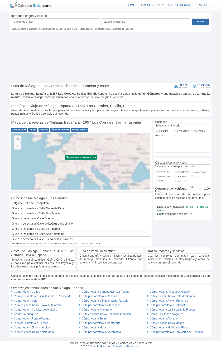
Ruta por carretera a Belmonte (168, 305)
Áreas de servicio (60, 130)
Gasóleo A (164, 176)
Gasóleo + (182, 176)
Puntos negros (79, 130)
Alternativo (183, 131)
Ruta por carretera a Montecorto (101, 323)
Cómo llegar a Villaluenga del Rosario (105, 300)
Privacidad (133, 346)
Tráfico (32, 130)
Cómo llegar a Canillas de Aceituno (35, 309)
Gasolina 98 (200, 172)
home (131, 5)
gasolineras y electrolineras (165, 5)
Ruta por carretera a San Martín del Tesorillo (177, 332)
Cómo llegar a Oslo (25, 300)
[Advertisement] (110, 58)
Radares (44, 130)
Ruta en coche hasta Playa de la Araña (37, 305)
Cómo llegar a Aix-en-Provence (169, 300)
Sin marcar (165, 172)
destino (42, 16)
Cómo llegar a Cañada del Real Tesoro (105, 291)
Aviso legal (119, 346)
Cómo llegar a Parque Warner (32, 318)
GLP (196, 176)
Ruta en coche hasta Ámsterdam (34, 332)
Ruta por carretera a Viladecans (101, 305)
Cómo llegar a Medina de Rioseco (170, 327)
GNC (161, 181)
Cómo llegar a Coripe (27, 291)
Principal (164, 131)
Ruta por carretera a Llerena (31, 323)
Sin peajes (199, 131)
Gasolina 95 (183, 172)
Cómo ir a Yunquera (26, 314)
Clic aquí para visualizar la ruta (81, 157)
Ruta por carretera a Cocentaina (101, 332)
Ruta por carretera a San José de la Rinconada (42, 296)
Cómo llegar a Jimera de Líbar (32, 327)
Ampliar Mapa (19, 130)
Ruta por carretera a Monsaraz (100, 296)
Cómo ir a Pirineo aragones (166, 314)
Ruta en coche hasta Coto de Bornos (172, 296)
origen (29, 16)
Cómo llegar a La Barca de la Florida (172, 309)
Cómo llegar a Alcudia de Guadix (170, 291)
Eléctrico (182, 181)
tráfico (202, 5)
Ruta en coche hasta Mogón (167, 323)
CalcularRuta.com (101, 346)
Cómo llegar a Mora (94, 327)
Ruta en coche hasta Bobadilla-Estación (106, 314)
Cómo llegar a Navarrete (97, 309)
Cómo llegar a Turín (94, 318)
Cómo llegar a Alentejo (164, 318)
